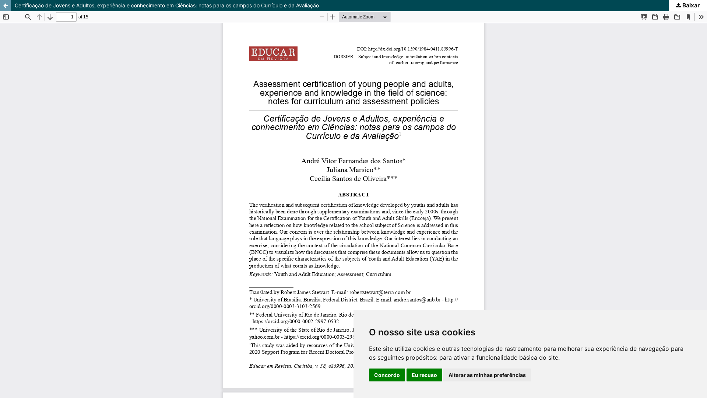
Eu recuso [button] (424, 375)
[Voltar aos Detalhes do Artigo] (5, 5)
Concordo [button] (387, 375)
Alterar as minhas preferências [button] (487, 375)
